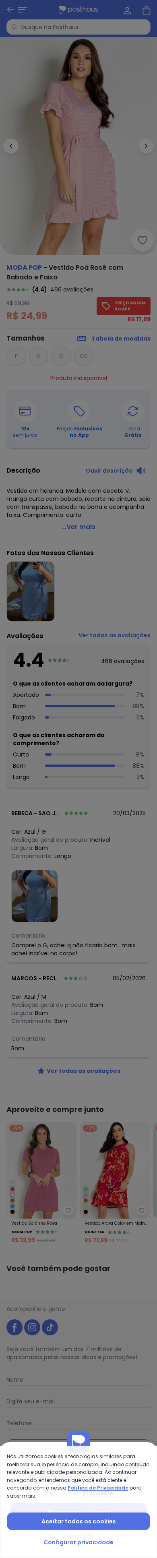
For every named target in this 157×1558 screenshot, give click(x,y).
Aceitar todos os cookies (78, 1521)
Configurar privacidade (78, 1542)
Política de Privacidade (98, 1487)
